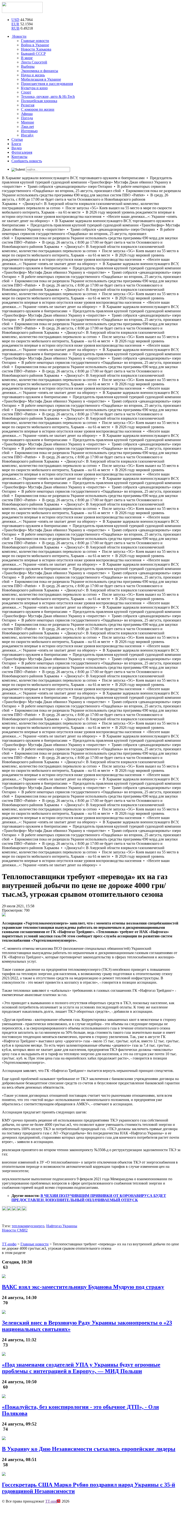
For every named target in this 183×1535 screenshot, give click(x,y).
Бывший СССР (33, 54)
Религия (27, 105)
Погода (27, 118)
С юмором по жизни (37, 109)
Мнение (27, 122)
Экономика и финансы (39, 71)
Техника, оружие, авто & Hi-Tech (48, 96)
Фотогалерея (21, 152)
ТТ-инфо (52, 1501)
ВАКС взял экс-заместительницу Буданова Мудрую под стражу (83, 1287)
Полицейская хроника (39, 101)
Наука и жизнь (33, 75)
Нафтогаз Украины (61, 1226)
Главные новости (35, 41)
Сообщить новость (26, 161)
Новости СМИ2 (15, 1230)
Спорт (26, 92)
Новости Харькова (36, 49)
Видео (16, 148)
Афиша (27, 114)
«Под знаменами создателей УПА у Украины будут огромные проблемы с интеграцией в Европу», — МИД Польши (81, 1368)
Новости (18, 36)
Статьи (17, 139)
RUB (15, 28)
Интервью (29, 131)
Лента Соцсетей (34, 62)
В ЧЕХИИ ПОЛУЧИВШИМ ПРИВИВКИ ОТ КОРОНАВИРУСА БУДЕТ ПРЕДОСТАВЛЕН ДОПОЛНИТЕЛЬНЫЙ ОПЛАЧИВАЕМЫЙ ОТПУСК (88, 1198)
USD (15, 20)
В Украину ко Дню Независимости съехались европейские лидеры (88, 1449)
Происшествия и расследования (47, 84)
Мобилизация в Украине (41, 79)
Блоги (16, 144)
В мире (27, 58)
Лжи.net (27, 127)
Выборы (28, 66)
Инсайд (27, 135)
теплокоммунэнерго (28, 1226)
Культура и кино (34, 88)
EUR (15, 24)
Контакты (19, 157)
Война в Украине (35, 45)
